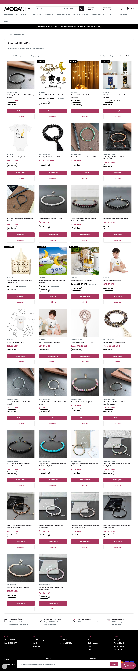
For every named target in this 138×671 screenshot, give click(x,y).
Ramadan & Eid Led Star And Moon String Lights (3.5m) (83, 96)
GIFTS (110, 15)
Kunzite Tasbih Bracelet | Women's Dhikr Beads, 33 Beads (51, 588)
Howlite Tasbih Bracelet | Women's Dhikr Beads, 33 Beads (51, 527)
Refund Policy (118, 649)
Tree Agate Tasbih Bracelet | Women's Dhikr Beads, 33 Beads (117, 465)
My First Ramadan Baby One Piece (17, 157)
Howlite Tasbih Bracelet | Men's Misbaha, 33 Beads (52, 403)
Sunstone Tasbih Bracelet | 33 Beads (18, 587)
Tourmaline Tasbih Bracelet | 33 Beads (83, 402)
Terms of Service (119, 643)
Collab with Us (93, 643)
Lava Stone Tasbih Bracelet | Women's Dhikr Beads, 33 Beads (117, 527)
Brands (35, 643)
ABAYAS (35, 15)
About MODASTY (10, 640)
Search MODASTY (10, 643)
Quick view (20, 116)
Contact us (91, 640)
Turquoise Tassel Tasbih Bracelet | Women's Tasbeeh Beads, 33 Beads (52, 465)
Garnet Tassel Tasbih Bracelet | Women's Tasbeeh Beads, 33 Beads (83, 220)
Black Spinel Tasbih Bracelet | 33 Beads (116, 218)
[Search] (81, 8)
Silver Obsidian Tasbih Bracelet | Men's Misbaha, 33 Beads (115, 403)
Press (90, 646)
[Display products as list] (129, 56)
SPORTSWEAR (62, 15)
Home (10, 34)
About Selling (64, 640)
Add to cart (20, 111)
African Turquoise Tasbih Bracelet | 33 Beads (85, 157)
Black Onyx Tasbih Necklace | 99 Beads (51, 157)
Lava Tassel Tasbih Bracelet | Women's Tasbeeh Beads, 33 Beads (18, 465)
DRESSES (48, 15)
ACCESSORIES (96, 15)
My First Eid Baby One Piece (112, 280)
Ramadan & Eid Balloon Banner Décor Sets (52, 95)
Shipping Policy (119, 646)
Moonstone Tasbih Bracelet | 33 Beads (50, 218)
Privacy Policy (118, 640)
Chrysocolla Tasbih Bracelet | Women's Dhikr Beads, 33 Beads (84, 465)
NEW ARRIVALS (9, 15)
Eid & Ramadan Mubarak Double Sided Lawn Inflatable (52, 281)
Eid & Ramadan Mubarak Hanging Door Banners (115, 96)
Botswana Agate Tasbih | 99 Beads (114, 342)
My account (107, 10)
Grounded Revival (12, 92)
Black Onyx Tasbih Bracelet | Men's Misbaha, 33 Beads (20, 96)
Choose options (53, 111)
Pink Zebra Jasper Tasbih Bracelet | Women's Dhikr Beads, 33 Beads (85, 527)
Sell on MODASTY (66, 643)
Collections (36, 646)
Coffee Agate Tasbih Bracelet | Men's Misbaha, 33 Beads (115, 158)
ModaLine (42, 92)
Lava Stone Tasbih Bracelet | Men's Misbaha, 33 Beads (20, 220)
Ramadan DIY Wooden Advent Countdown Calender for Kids (19, 281)
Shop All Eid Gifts (19, 34)
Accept (114, 664)
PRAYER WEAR (123, 15)
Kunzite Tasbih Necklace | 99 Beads (82, 342)
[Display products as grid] (126, 56)
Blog (89, 649)
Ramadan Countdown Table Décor (81, 280)
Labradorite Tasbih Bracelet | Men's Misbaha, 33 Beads (20, 403)
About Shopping (38, 640)
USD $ (7, 659)
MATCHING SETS (79, 15)
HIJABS (24, 15)
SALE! (6, 21)
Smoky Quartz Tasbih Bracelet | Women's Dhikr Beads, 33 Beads (19, 527)
